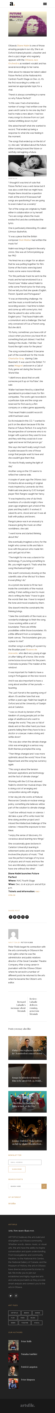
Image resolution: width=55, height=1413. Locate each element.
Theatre (24, 1323)
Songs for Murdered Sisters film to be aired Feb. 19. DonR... (27, 1079)
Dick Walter (25, 240)
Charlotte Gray (16, 358)
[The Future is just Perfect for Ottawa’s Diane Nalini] (15, 934)
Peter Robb (27, 942)
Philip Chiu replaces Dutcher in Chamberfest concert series (27, 1052)
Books (26, 1313)
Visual (37, 1323)
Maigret (19, 365)
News (13, 1323)
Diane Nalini (23, 45)
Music (27, 27)
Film (13, 1318)
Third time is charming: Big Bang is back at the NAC (25, 1104)
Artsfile (12, 1203)
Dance (37, 1313)
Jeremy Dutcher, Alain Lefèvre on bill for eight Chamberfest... (27, 1142)
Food (23, 1318)
